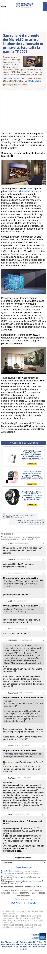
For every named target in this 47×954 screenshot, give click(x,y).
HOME (6, 890)
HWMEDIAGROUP (23, 895)
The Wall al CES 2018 (30, 191)
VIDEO (34, 893)
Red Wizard (12, 778)
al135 (10, 573)
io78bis (10, 543)
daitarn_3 (11, 559)
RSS (16, 947)
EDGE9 (15, 893)
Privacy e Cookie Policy (31, 942)
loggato (22, 877)
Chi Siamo (6, 942)
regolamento (34, 881)
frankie (10, 629)
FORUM (42, 893)
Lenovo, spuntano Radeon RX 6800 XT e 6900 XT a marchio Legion (20, 516)
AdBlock (23, 944)
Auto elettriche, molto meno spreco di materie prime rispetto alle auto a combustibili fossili (28, 522)
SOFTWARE (38, 890)
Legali (15, 942)
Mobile (32, 903)
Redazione (34, 944)
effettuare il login (12, 871)
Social (23, 947)
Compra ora (32, 463)
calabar (11, 746)
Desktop (16, 903)
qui (31, 887)
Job (29, 947)
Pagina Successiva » (24, 867)
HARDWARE (15, 890)
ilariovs (10, 814)
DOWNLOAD (5, 893)
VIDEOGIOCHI (27, 890)
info (36, 539)
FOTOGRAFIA (24, 893)
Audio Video (34, 81)
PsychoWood (13, 693)
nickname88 (12, 640)
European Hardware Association (35, 937)
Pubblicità (13, 944)
